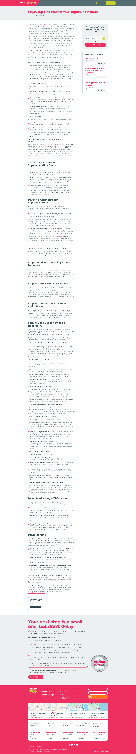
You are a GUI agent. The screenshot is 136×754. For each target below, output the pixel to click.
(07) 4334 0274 (97, 726)
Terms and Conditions (104, 751)
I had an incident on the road (48, 691)
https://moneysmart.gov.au (36, 593)
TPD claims (39, 52)
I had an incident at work (47, 690)
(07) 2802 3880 (65, 725)
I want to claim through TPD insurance (50, 695)
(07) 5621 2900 (73, 715)
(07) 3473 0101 (33, 736)
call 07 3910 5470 (98, 692)
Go (104, 38)
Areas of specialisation (78, 690)
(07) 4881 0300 (49, 736)
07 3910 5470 (101, 2)
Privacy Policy (96, 751)
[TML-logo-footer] (33, 693)
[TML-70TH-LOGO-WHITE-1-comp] (34, 3)
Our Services (64, 690)
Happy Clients (64, 691)
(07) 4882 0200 (65, 736)
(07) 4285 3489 (49, 725)
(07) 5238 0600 (93, 715)
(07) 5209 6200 (81, 725)
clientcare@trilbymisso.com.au (35, 746)
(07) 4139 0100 (33, 725)
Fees (63, 692)
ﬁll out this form (49, 670)
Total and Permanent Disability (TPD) (39, 24)
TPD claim (55, 346)
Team (63, 695)
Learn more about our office (37, 717)
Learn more (33, 728)
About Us (41, 15)
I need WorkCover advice (47, 692)
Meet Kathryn (34, 607)
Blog (63, 694)
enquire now (110, 2)
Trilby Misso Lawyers (38, 751)
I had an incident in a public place (49, 694)
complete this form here (38, 633)
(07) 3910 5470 (33, 715)
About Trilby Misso (65, 697)
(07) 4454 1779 (97, 736)
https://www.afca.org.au (35, 582)
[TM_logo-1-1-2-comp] (26, 3)
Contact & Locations (89, 2)
